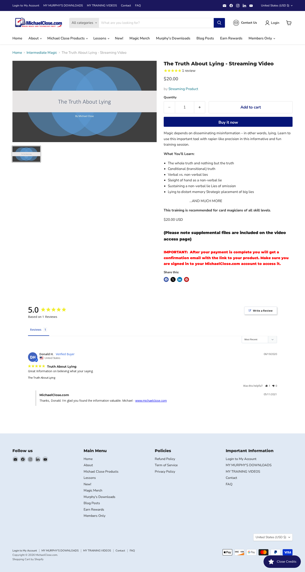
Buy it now (228, 122)
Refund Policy (165, 459)
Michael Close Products (66, 38)
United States (275, 5)
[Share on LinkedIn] (179, 279)
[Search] (219, 23)
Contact (126, 5)
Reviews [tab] (35, 330)
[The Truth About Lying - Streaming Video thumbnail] (26, 154)
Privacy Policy (165, 471)
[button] (267, 386)
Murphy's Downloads (173, 38)
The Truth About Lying (41, 377)
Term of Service (166, 465)
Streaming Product (183, 89)
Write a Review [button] (263, 310)
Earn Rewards (231, 38)
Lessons (100, 38)
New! (119, 38)
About (33, 38)
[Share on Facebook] (166, 279)
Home (17, 38)
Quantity (170, 97)
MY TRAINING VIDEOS (102, 5)
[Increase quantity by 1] (199, 107)
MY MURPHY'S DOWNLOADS (63, 5)
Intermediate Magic (42, 53)
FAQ (138, 5)
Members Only (261, 38)
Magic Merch (139, 38)
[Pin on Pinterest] (186, 279)
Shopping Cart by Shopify (28, 559)
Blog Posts (205, 38)
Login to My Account (25, 5)
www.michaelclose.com (151, 400)
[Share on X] (173, 279)
